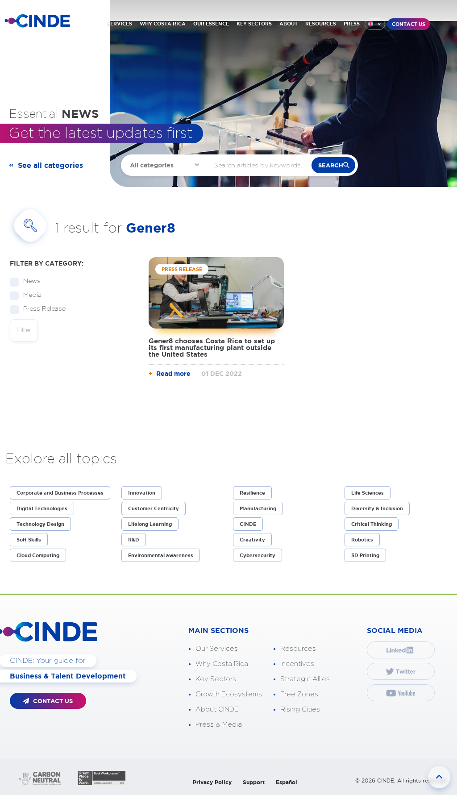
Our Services (216, 648)
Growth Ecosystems (228, 694)
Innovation (141, 492)
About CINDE (217, 709)
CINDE (248, 524)
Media (32, 295)
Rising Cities (300, 709)
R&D (133, 539)
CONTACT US (408, 24)
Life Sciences (367, 492)
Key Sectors (215, 679)
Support (254, 782)
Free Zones (299, 694)
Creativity (252, 539)
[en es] (375, 24)
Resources (298, 648)
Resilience (252, 492)
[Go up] (439, 777)
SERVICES (119, 23)
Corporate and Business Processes (60, 492)
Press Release (44, 309)
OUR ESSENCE (211, 23)
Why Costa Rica (221, 664)
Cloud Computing (38, 555)
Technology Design (40, 524)
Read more (173, 373)
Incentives (297, 664)
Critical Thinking (371, 524)
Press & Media (218, 724)
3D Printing (365, 555)
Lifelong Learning (150, 524)
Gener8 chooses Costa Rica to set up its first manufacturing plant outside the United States (212, 347)
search (330, 165)
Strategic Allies (305, 679)
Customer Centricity (153, 508)
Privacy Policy (212, 782)
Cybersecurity (257, 555)
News (32, 281)
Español (286, 782)
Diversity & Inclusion (377, 508)
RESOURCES (320, 23)
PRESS (352, 23)
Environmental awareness (160, 555)
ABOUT (288, 23)
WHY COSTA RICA (163, 23)
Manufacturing (258, 508)
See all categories (50, 165)
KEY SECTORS (254, 23)
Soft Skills (29, 539)
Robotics (362, 539)
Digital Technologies (42, 508)
